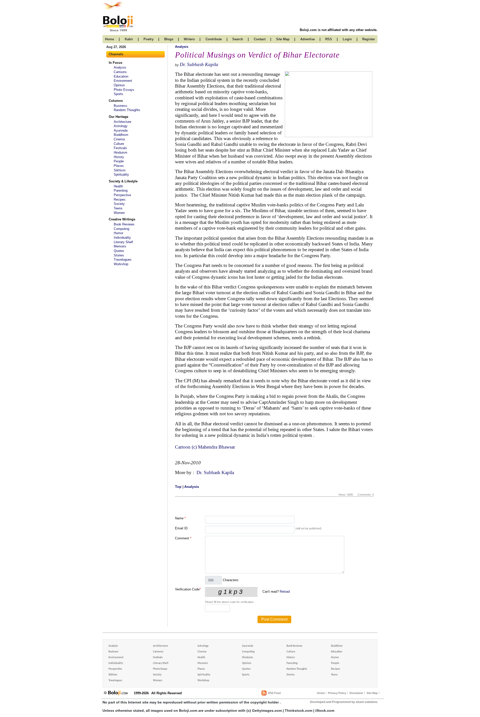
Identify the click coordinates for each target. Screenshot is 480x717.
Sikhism (120, 170)
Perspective (122, 195)
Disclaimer (356, 692)
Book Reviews (124, 224)
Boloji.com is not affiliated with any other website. (339, 30)
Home (321, 692)
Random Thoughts (127, 110)
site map (283, 39)
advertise (307, 39)
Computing (121, 229)
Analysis (120, 67)
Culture (119, 144)
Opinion (119, 85)
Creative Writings (122, 219)
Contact (260, 39)
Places (119, 166)
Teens (118, 208)
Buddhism (121, 135)
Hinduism (120, 152)
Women (119, 213)
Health (118, 186)
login (347, 39)
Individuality (122, 237)
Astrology (121, 126)
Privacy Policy (337, 692)
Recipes (120, 199)
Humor (118, 233)
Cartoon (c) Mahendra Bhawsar (205, 447)
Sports (118, 94)
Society (119, 204)
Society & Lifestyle (123, 181)
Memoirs (120, 246)
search (237, 39)
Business (120, 106)
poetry (149, 39)
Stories (119, 255)
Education (121, 76)
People (119, 161)
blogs (168, 39)
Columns (116, 101)
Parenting (121, 190)
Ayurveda (121, 130)
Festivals (120, 148)
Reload (285, 591)
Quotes (119, 251)
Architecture (122, 122)
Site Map (372, 692)
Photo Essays (124, 90)
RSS (328, 39)
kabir (129, 39)
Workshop (121, 264)
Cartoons (120, 72)
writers (189, 39)
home (109, 39)
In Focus (115, 63)
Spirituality (121, 174)
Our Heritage (118, 117)
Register (368, 39)
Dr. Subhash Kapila (199, 64)
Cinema (119, 139)
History (119, 157)
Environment (123, 81)
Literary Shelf (123, 242)
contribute (214, 39)
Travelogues (123, 259)
